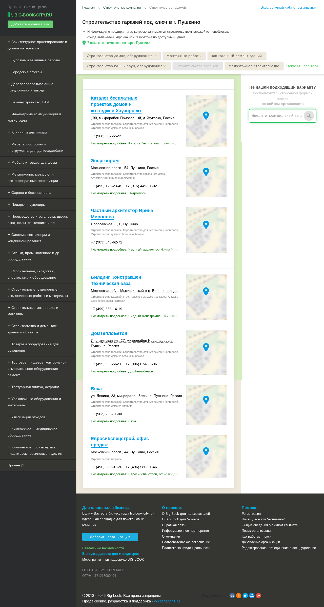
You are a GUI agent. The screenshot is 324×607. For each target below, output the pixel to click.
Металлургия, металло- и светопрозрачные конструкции (33, 177)
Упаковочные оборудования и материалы (34, 402)
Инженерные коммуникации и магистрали (34, 117)
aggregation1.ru (167, 601)
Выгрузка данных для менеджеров (110, 554)
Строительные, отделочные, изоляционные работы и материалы (38, 292)
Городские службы (26, 72)
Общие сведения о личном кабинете (270, 525)
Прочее (16, 465)
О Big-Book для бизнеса (180, 519)
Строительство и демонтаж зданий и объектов (32, 329)
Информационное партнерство (185, 531)
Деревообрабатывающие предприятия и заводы (30, 87)
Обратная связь (174, 525)
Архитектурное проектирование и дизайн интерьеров (37, 45)
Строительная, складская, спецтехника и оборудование (32, 274)
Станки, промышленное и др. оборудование (34, 256)
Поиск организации (256, 531)
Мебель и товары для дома (34, 162)
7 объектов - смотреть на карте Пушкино (118, 43)
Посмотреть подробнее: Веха (113, 421)
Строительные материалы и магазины (33, 311)
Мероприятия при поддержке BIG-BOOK (113, 559)
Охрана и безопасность (31, 193)
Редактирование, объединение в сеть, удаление (279, 548)
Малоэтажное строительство (254, 66)
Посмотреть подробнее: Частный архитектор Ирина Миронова (137, 249)
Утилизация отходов (28, 417)
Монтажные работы (184, 56)
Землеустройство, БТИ (30, 102)
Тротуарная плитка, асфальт (35, 387)
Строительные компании (122, 7)
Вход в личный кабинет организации (288, 7)
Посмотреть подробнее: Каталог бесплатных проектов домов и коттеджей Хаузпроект (137, 143)
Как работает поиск (256, 536)
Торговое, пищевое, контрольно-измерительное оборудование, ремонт (37, 368)
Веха (96, 388)
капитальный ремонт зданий (236, 56)
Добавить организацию (30, 24)
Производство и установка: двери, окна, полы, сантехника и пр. (38, 219)
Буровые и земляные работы (35, 60)
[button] (232, 595)
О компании (171, 536)
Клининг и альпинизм (29, 132)
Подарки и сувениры (28, 204)
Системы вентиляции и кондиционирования (29, 238)
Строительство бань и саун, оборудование (125, 66)
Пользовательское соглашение (186, 542)
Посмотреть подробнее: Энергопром (119, 193)
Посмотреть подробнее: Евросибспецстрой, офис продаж (135, 474)
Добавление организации (261, 542)
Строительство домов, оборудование (120, 56)
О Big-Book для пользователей (186, 514)
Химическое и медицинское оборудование (32, 432)
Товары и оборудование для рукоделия (33, 347)
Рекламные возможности (103, 548)
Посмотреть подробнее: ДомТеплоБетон (122, 371)
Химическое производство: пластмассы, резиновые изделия (35, 450)
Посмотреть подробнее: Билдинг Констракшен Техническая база (137, 316)
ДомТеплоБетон (109, 333)
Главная (88, 7)
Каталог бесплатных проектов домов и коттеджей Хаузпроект (116, 104)
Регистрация (251, 514)
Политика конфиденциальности (186, 548)
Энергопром (105, 160)
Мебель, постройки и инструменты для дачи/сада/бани (35, 147)
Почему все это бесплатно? (263, 519)
